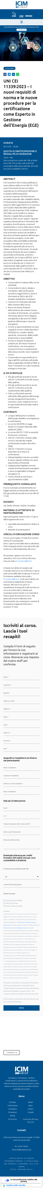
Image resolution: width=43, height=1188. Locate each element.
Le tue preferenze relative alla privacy (23, 1180)
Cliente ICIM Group (11, 903)
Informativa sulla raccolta (14, 1185)
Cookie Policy (27, 1119)
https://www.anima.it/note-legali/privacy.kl (15, 928)
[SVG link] (14, 14)
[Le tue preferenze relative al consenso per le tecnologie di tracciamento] (4, 1186)
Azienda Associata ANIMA (13, 900)
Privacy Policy (12, 1119)
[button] (5, 74)
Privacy (5, 916)
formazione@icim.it (24, 561)
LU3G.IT (29, 1169)
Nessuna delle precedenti (14, 906)
